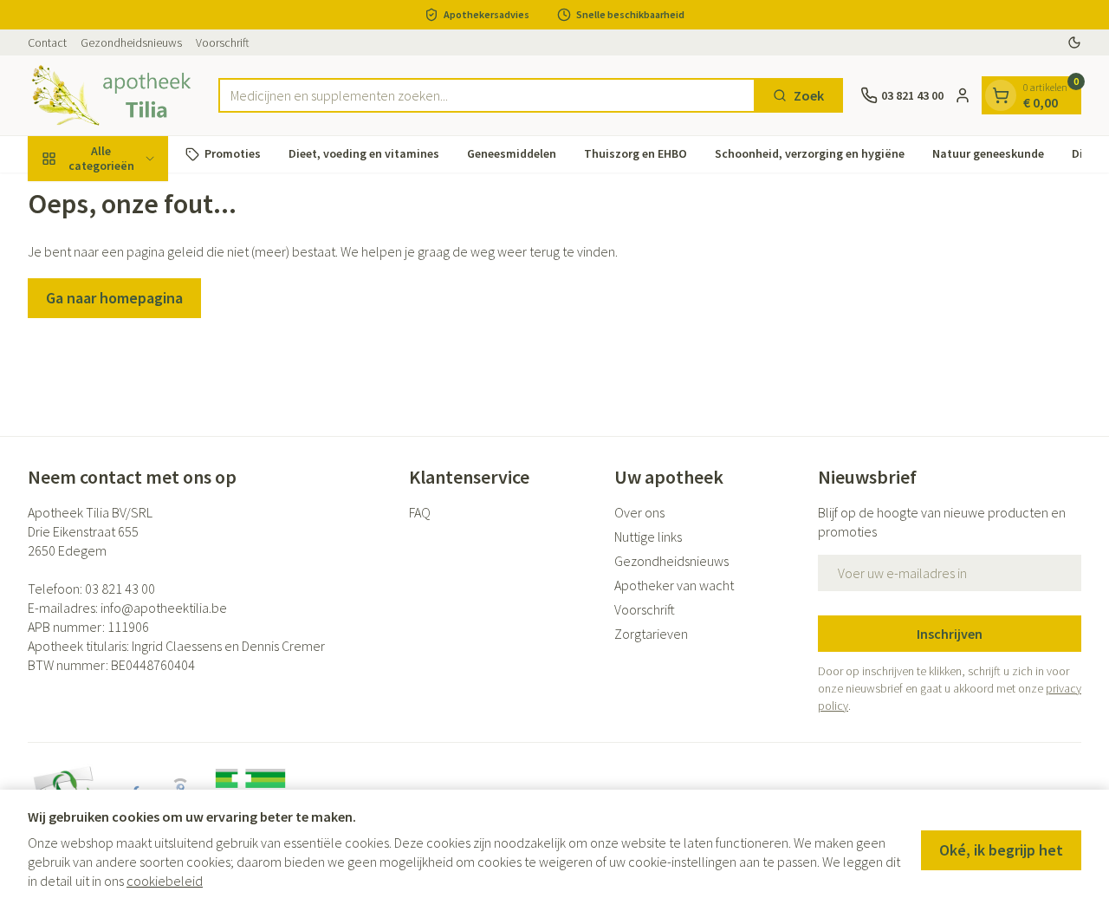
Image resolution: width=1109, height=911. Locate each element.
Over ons (639, 512)
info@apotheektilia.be (164, 607)
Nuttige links (648, 536)
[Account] (962, 95)
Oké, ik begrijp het (1001, 850)
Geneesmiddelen (511, 153)
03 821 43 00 (120, 588)
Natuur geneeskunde (988, 153)
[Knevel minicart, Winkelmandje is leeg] (1000, 95)
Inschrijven (950, 633)
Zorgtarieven (651, 633)
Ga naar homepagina (114, 298)
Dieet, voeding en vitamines (364, 153)
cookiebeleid (164, 880)
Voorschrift (223, 42)
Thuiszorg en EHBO (635, 153)
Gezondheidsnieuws (131, 42)
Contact (47, 42)
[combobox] (487, 95)
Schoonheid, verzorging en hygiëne (810, 153)
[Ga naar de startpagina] (114, 95)
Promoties (232, 153)
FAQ (420, 512)
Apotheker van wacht (674, 585)
